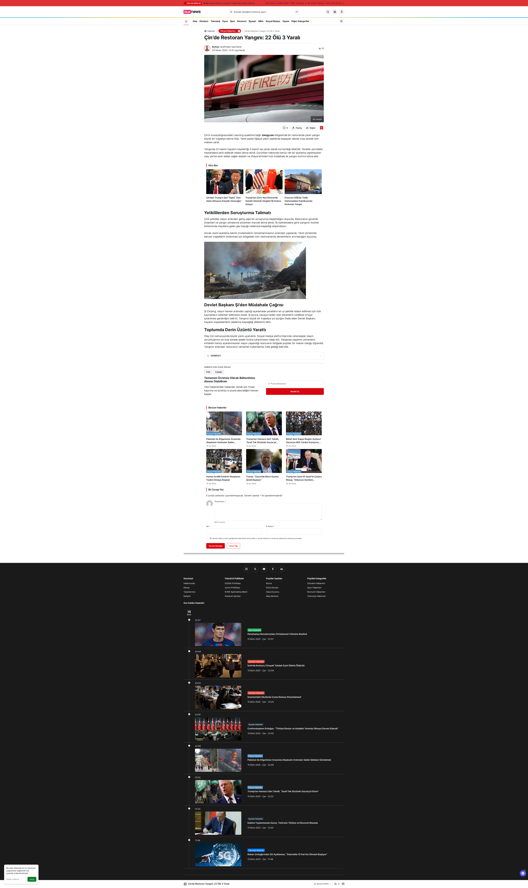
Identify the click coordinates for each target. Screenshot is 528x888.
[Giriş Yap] (341, 12)
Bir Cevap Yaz (216, 489)
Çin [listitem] (208, 372)
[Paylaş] (342, 884)
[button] (335, 12)
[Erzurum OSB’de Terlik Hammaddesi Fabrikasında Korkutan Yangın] (303, 187)
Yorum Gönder (215, 546)
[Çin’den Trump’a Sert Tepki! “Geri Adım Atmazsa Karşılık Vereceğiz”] (224, 187)
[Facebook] (273, 569)
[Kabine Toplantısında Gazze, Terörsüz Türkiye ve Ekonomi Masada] (264, 821)
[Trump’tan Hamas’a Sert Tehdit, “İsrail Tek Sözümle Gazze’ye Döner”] (264, 429)
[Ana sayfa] (186, 21)
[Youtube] (264, 569)
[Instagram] (246, 569)
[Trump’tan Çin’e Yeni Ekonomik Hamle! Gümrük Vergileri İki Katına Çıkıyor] (264, 187)
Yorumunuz (220, 501)
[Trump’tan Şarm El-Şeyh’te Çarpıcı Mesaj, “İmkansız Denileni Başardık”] (304, 467)
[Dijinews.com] (194, 11)
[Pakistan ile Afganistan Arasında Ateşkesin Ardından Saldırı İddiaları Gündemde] (224, 429)
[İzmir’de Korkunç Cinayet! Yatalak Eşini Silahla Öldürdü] (264, 664)
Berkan (215, 46)
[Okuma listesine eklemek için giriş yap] (321, 128)
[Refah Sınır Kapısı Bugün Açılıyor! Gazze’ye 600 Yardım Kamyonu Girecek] (304, 429)
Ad (208, 526)
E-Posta (270, 526)
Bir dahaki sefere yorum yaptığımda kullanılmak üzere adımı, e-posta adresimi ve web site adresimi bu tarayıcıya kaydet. (256, 538)
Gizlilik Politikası (12, 879)
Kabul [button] (32, 879)
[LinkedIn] (281, 569)
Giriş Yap (233, 546)
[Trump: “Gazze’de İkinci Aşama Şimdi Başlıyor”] (264, 467)
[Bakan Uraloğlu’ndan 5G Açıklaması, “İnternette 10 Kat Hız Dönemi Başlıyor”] (264, 852)
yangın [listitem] (218, 372)
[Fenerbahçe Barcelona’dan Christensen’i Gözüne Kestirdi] (264, 627)
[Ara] (328, 12)
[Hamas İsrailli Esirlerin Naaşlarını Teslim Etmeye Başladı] (224, 467)
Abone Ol (294, 391)
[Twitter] (255, 569)
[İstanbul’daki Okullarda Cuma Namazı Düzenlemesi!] (264, 695)
